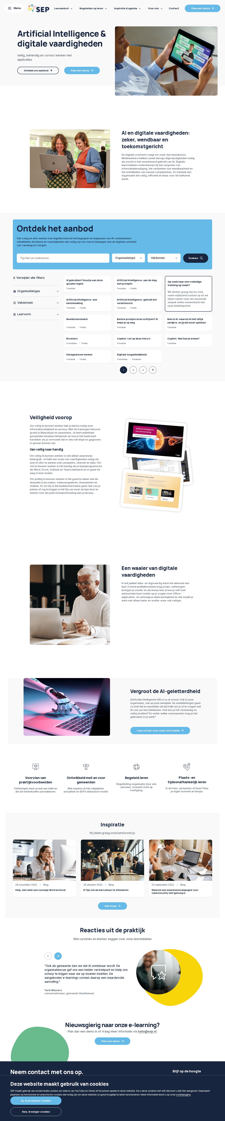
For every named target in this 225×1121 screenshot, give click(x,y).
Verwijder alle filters (30, 277)
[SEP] (38, 8)
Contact (174, 8)
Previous (48, 956)
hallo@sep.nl (147, 1031)
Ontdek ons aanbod (36, 70)
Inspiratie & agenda (125, 8)
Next (58, 956)
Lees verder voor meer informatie (158, 730)
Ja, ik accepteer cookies (36, 1100)
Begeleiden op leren (91, 8)
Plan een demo (200, 8)
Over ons (153, 8)
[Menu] (14, 8)
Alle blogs (111, 906)
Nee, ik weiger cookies (36, 1111)
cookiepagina (183, 1094)
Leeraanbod (61, 8)
